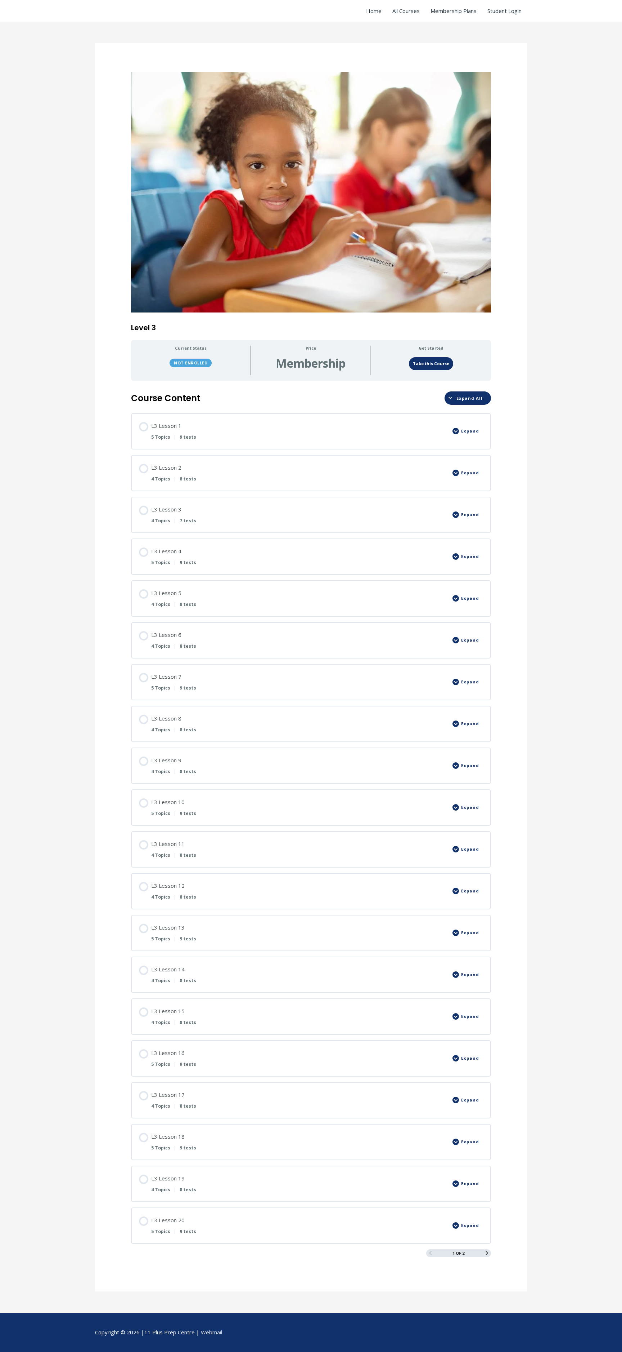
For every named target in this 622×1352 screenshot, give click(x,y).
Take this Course (431, 363)
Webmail (211, 1332)
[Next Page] (487, 1253)
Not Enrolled (190, 362)
